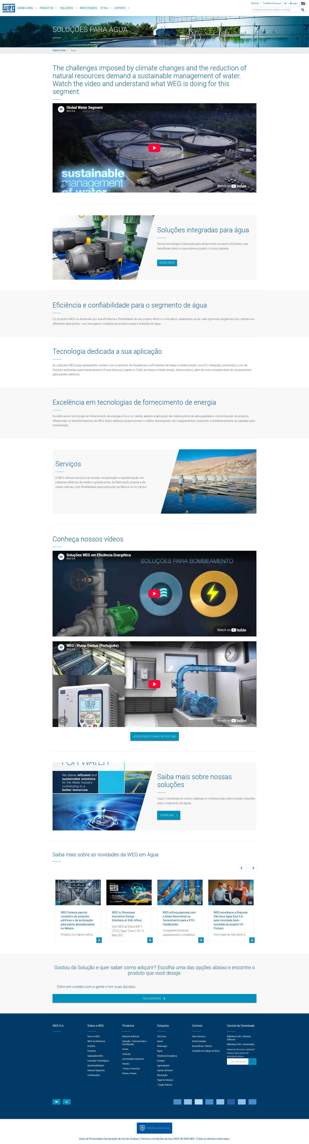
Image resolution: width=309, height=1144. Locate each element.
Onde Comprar (199, 1041)
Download (167, 815)
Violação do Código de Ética (205, 1051)
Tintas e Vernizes (131, 1068)
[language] (304, 3)
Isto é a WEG (93, 1036)
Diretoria (91, 1051)
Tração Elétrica (164, 1085)
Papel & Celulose (165, 1080)
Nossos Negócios (96, 1070)
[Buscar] (302, 10)
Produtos (46, 8)
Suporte (120, 8)
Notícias (255, 3)
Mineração (162, 1075)
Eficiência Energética (167, 1056)
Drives (125, 1049)
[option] (78, 907)
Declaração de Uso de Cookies (121, 1138)
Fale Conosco (152, 998)
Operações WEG (95, 1056)
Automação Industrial (133, 1059)
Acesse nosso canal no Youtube (154, 736)
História (91, 1046)
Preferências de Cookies (158, 1128)
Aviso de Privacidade (91, 1138)
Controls (126, 1054)
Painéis (125, 1064)
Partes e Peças (129, 1073)
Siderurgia (162, 1046)
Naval (160, 1041)
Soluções (66, 8)
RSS (176, 1138)
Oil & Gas (161, 1036)
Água (159, 1051)
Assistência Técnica (202, 1046)
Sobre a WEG (25, 8)
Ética (104, 8)
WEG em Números (96, 1041)
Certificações (93, 1075)
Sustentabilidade (95, 1065)
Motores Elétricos (130, 1036)
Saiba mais (167, 262)
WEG (7, 8)
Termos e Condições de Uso (156, 1138)
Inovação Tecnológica (98, 1061)
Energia (161, 1061)
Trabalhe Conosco (272, 3)
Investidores (88, 8)
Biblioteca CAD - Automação (240, 1044)
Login (294, 3)
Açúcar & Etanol (165, 1070)
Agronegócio (163, 1065)
